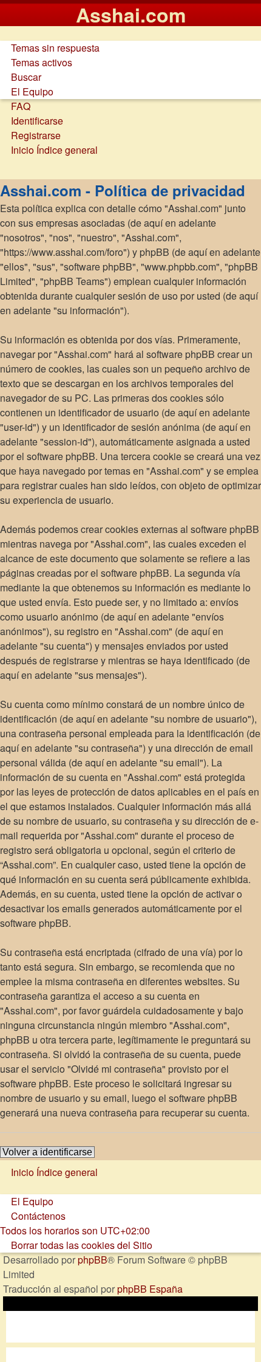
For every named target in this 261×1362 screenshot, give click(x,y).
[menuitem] (50, 48)
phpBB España (150, 1289)
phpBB (92, 1260)
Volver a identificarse (47, 1152)
